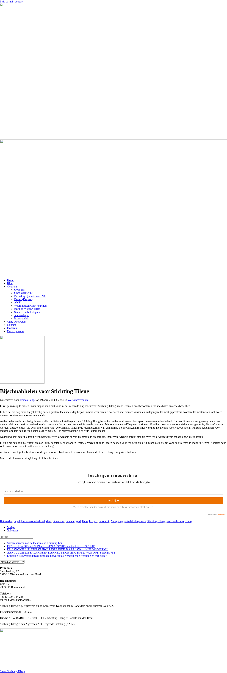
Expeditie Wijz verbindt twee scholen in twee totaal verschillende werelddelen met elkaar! (57, 555)
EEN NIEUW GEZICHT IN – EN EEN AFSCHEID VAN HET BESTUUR (51, 546)
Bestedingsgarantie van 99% (30, 296)
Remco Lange (28, 399)
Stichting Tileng (156, 521)
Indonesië (104, 521)
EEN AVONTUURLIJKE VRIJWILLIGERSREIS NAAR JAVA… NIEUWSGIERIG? (57, 549)
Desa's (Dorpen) (23, 299)
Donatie (70, 521)
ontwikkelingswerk (135, 521)
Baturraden (6, 521)
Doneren (12, 327)
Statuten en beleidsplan (27, 312)
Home (10, 280)
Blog (10, 283)
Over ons (12, 286)
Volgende (12, 530)
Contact (11, 324)
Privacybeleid (21, 318)
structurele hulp (175, 521)
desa (48, 521)
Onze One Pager (16, 321)
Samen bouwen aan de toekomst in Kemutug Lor (34, 542)
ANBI (17, 302)
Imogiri (93, 521)
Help (85, 521)
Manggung (117, 521)
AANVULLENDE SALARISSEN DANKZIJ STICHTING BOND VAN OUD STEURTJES (61, 552)
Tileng (188, 521)
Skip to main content (11, 1)
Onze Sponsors (15, 331)
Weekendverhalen (78, 399)
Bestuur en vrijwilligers (27, 308)
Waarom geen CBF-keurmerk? (31, 305)
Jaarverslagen (21, 315)
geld (78, 521)
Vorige (11, 527)
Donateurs (58, 521)
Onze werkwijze (23, 292)
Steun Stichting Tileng (12, 671)
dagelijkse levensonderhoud (29, 521)
